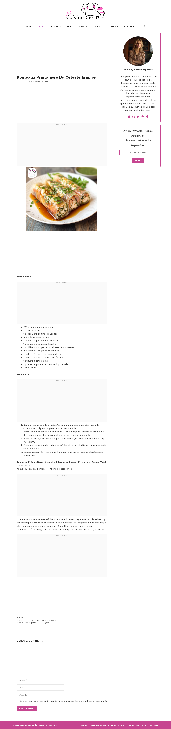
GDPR (123, 725)
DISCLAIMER (134, 725)
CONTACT (98, 26)
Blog (69, 26)
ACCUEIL (29, 26)
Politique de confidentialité (123, 26)
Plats (42, 26)
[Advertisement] (61, 50)
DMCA (144, 725)
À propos (83, 26)
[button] (145, 26)
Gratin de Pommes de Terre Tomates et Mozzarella (39, 620)
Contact (153, 725)
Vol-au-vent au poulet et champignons (34, 623)
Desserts (56, 26)
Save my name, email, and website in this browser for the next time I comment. (63, 701)
